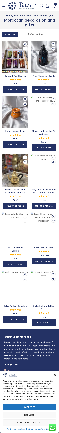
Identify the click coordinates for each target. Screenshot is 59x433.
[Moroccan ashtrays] (15, 112)
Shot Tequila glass (43, 247)
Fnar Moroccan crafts (43, 76)
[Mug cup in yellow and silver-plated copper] (44, 170)
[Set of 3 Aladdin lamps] (15, 228)
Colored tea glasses (15, 76)
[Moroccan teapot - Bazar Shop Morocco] (15, 170)
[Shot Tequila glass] (44, 228)
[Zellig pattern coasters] (15, 287)
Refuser (29, 415)
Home (7, 370)
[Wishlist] (25, 44)
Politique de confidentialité (38, 429)
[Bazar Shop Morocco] (22, 5)
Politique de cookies (16, 429)
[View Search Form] (41, 5)
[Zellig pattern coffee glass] (44, 287)
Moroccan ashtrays (15, 131)
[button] (54, 374)
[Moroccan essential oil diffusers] (44, 112)
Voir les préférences (29, 422)
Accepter (29, 407)
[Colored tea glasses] (15, 57)
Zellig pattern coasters (15, 306)
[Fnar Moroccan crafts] (44, 57)
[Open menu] (4, 5)
